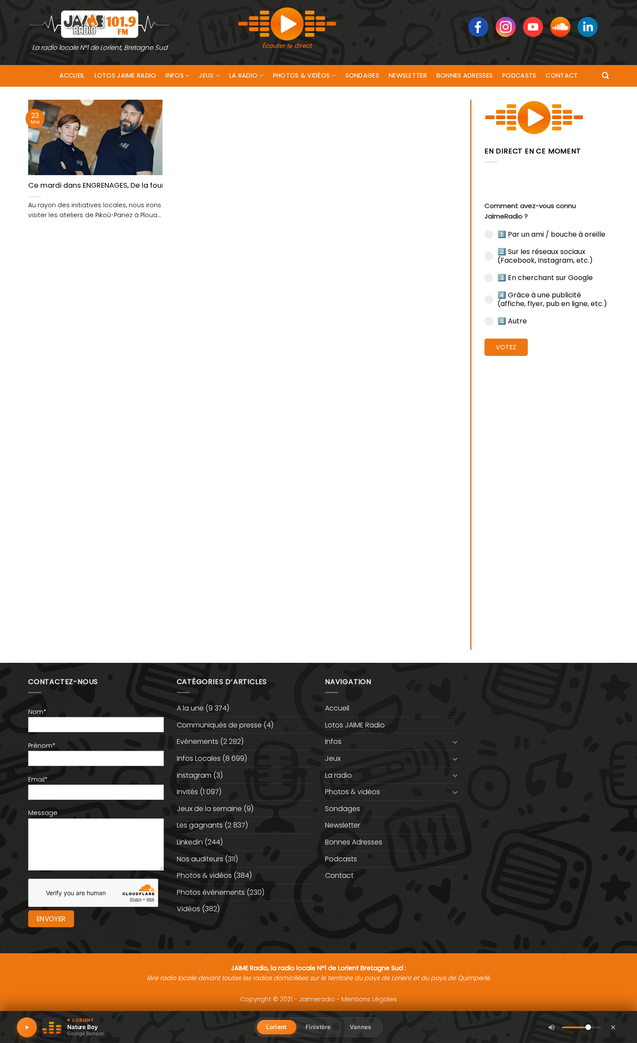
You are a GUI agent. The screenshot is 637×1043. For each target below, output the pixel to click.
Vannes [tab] (360, 1026)
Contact (562, 75)
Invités (187, 792)
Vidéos (188, 909)
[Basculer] (455, 742)
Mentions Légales (369, 999)
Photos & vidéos (301, 75)
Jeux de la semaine (209, 809)
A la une (190, 708)
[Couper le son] (552, 1027)
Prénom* (41, 745)
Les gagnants (200, 825)
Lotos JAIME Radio (125, 75)
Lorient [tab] (276, 1026)
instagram (194, 775)
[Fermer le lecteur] (613, 1027)
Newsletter (408, 75)
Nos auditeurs (200, 859)
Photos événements (211, 892)
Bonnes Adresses (464, 75)
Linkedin (190, 842)
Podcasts (519, 75)
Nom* (37, 711)
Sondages (362, 75)
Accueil (72, 75)
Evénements (197, 741)
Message (43, 812)
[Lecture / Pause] (27, 1027)
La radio (243, 75)
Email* (38, 779)
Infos (174, 75)
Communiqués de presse (219, 725)
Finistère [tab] (318, 1026)
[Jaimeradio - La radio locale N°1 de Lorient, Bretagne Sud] (99, 24)
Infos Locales (199, 758)
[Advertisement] (546, 496)
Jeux (206, 75)
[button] (605, 75)
